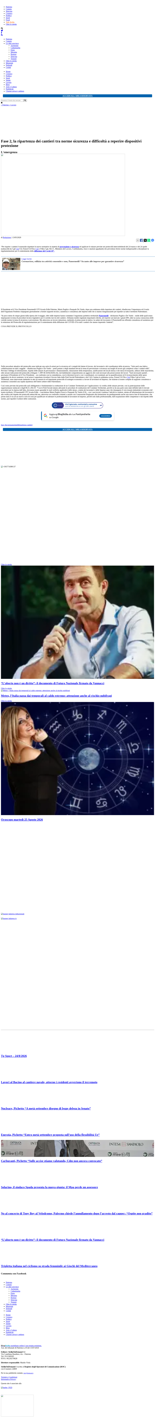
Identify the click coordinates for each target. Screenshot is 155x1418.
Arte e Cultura (11, 87)
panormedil (14, 425)
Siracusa (9, 11)
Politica (9, 16)
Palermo (9, 7)
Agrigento (14, 46)
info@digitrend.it (28, 1373)
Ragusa (13, 54)
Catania (9, 9)
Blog (8, 85)
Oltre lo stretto (11, 24)
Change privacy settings (15, 91)
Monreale (9, 63)
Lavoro (8, 82)
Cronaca (9, 13)
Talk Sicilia (10, 22)
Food (8, 20)
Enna (13, 50)
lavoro (7, 425)
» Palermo (5, 105)
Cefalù (8, 67)
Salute (8, 80)
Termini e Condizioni (9, 1377)
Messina (14, 52)
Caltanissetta (15, 48)
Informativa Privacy (8, 1379)
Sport (8, 18)
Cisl (17, 249)
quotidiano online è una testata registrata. (21, 1346)
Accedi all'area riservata (77, 96)
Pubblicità (9, 89)
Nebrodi (9, 65)
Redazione (7, 237)
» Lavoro (12, 105)
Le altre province (12, 43)
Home (8, 71)
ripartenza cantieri (25, 425)
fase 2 (3, 425)
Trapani (13, 59)
